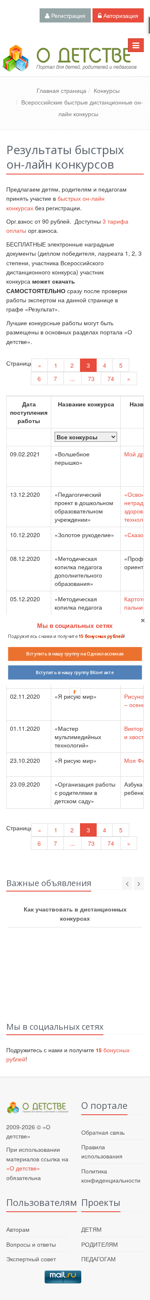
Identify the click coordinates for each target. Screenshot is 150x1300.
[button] (75, 625)
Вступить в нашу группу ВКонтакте (75, 672)
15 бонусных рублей (101, 636)
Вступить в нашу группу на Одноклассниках (74, 654)
